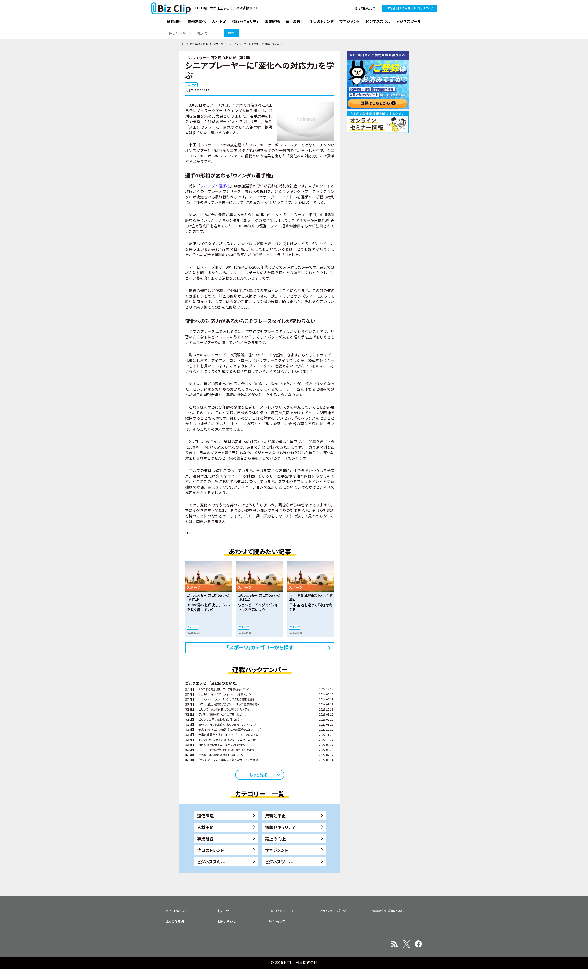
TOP (182, 44)
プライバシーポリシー (334, 910)
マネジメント (276, 850)
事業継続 (205, 839)
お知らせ (223, 910)
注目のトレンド (210, 850)
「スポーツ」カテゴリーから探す (259, 647)
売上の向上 (275, 839)
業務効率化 (275, 816)
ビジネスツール (279, 862)
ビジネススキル (199, 44)
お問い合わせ (226, 921)
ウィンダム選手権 (215, 185)
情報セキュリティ (280, 827)
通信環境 (205, 816)
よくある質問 (175, 921)
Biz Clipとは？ (365, 8)
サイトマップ (277, 921)
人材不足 (205, 827)
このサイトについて (281, 910)
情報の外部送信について (388, 910)
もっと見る (258, 775)
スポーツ (218, 44)
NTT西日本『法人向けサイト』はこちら (409, 8)
